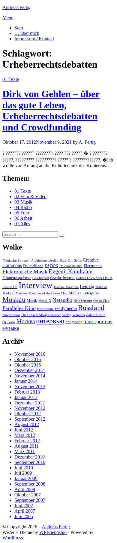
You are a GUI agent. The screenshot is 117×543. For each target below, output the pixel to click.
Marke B (8, 293)
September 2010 (29, 462)
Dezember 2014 (29, 370)
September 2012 (29, 419)
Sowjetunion (11, 315)
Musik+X (44, 300)
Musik (32, 300)
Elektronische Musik (24, 271)
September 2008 (29, 483)
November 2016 (29, 354)
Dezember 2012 (29, 402)
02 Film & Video (30, 196)
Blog (63, 260)
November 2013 (29, 386)
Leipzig (87, 286)
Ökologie (8, 322)
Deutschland (33, 265)
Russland (91, 307)
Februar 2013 (27, 391)
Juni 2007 (23, 505)
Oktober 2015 (27, 364)
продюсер (73, 322)
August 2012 (26, 424)
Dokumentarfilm (70, 266)
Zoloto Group (95, 315)
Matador (21, 293)
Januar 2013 (26, 397)
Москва (25, 321)
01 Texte (10, 79)
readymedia (66, 308)
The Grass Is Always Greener (41, 315)
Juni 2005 (23, 516)
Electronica (93, 265)
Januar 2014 (26, 381)
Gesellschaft (40, 278)
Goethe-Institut (62, 277)
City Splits (75, 260)
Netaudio (62, 300)
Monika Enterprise (84, 293)
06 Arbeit (23, 218)
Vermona (78, 315)
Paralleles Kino (19, 308)
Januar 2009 (26, 478)
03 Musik (23, 201)
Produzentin (45, 309)
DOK (54, 265)
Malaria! (101, 287)
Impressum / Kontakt (34, 38)
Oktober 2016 (27, 359)
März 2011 (24, 451)
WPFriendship (53, 532)
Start (18, 27)
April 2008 (24, 489)
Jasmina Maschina (66, 287)
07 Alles (22, 223)
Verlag (66, 315)
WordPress (12, 537)
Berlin (53, 260)
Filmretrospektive (16, 277)
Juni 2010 (23, 467)
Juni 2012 (23, 429)
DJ (47, 265)
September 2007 (29, 500)
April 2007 (24, 511)
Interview (35, 285)
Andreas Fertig (16, 7)
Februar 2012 (27, 440)
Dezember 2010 (29, 456)
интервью (50, 321)
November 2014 (29, 375)
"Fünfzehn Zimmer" (16, 260)
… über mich (26, 33)
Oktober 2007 (27, 494)
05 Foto (21, 212)
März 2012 (24, 435)
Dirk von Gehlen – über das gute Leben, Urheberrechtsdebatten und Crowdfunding (51, 110)
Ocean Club (101, 300)
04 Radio (23, 207)
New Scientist (83, 300)
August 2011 (26, 446)
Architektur (39, 260)
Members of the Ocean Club (48, 293)
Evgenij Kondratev (70, 271)
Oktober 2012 (27, 413)
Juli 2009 (23, 473)
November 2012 (29, 408)
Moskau (14, 299)
